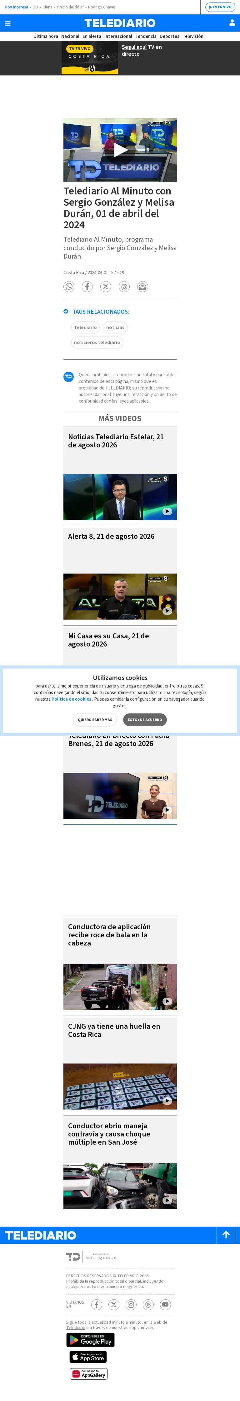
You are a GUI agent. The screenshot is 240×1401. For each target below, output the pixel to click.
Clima (47, 7)
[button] (69, 286)
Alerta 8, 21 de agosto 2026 (111, 536)
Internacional (118, 36)
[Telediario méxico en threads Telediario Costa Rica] (148, 1304)
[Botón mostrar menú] (8, 23)
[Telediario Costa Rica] (120, 23)
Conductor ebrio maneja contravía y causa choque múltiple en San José (109, 1134)
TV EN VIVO (222, 7)
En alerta (91, 36)
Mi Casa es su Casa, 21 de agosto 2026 (108, 640)
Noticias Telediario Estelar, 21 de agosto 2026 (116, 441)
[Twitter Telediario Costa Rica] (113, 1304)
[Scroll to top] (226, 1235)
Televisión (192, 36)
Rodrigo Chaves (101, 7)
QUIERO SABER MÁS (95, 719)
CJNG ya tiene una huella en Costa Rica (114, 1030)
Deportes (169, 36)
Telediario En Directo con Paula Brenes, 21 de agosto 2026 (118, 739)
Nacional (70, 36)
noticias (115, 327)
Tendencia (146, 36)
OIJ (35, 7)
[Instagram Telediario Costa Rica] (131, 1304)
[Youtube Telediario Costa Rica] (165, 1304)
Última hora (45, 36)
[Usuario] (232, 22)
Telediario (85, 327)
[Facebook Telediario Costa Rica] (96, 1304)
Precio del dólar (70, 7)
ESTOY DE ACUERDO (145, 719)
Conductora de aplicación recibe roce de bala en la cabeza (109, 935)
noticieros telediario (97, 342)
